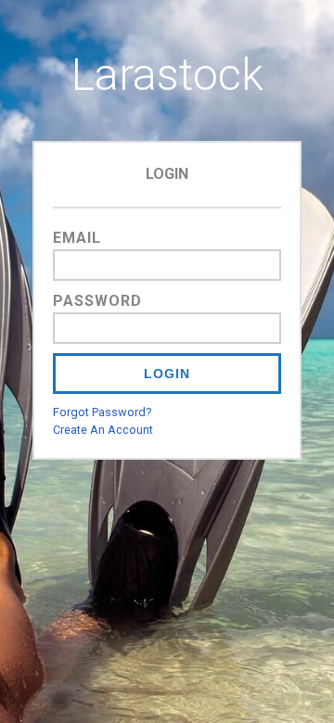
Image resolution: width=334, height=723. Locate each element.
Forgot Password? (102, 412)
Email (77, 238)
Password (97, 301)
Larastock (167, 74)
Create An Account (103, 430)
